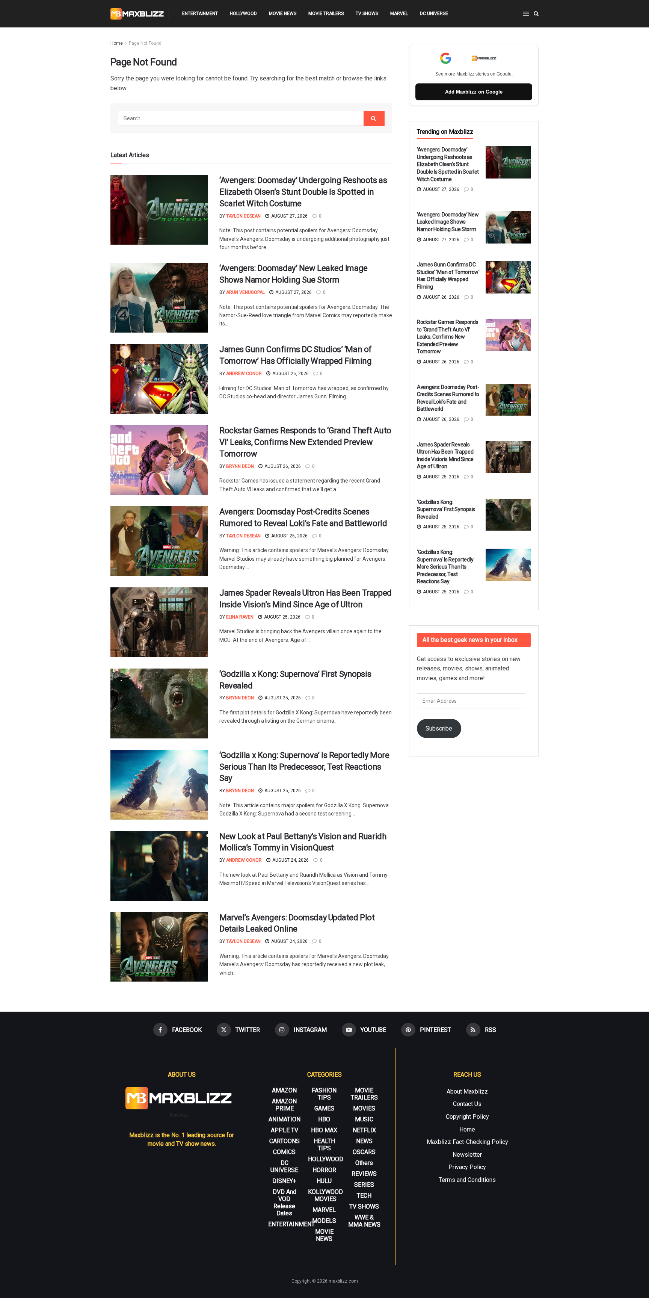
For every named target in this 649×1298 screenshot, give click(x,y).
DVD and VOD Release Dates (284, 1202)
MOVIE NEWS (282, 13)
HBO (324, 1119)
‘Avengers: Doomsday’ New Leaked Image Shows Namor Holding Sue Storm (447, 222)
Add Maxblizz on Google (474, 92)
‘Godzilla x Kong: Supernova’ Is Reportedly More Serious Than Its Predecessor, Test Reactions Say (304, 766)
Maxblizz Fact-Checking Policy (467, 1141)
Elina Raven (240, 617)
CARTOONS (284, 1141)
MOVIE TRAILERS (326, 13)
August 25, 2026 (281, 617)
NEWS (364, 1141)
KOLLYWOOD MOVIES (325, 1195)
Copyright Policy (467, 1116)
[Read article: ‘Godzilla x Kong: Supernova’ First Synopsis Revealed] (159, 703)
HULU (324, 1181)
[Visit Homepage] (137, 14)
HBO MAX (324, 1130)
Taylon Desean (243, 216)
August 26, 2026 (290, 373)
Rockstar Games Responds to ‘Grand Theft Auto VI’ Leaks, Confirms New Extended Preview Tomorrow (305, 442)
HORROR (324, 1170)
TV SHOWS (367, 13)
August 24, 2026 (290, 860)
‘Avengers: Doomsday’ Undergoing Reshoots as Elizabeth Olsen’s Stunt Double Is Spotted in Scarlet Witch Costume (303, 191)
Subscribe (439, 728)
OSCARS (364, 1152)
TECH (364, 1195)
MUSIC (364, 1119)
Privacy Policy (467, 1167)
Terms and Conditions (467, 1179)
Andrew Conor (244, 373)
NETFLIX (364, 1130)
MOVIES (364, 1108)
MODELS (324, 1220)
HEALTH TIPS (324, 1145)
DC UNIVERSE (434, 13)
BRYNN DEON (240, 466)
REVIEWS (364, 1173)
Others (364, 1162)
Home (116, 43)
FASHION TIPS (324, 1094)
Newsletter (467, 1154)
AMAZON (284, 1090)
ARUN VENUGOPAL (245, 292)
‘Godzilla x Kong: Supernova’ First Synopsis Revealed (446, 509)
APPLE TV (284, 1130)
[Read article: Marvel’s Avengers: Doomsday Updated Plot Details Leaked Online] (159, 947)
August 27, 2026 (289, 216)
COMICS (284, 1152)
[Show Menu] (526, 14)
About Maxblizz (467, 1091)
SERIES (364, 1184)
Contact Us (467, 1103)
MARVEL (399, 13)
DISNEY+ (284, 1181)
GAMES (324, 1108)
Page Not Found (145, 43)
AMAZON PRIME (284, 1105)
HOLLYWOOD (243, 13)
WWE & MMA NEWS (364, 1221)
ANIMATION (284, 1119)
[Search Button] (536, 13)
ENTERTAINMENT (200, 13)
